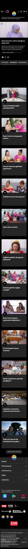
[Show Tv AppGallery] (23, 496)
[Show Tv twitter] (5, 57)
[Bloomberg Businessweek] (19, 511)
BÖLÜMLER (5, 62)
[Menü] (2, 11)
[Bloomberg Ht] (6, 511)
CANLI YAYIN (7, 11)
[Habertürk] (4, 506)
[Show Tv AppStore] (5, 496)
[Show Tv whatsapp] (8, 57)
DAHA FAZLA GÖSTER (14, 452)
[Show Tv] (14, 14)
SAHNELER (13, 62)
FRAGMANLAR (22, 62)
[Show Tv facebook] (3, 57)
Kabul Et (24, 542)
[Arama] (26, 11)
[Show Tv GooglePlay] (14, 496)
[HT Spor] (16, 506)
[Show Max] (11, 517)
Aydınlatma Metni (6, 541)
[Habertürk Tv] (10, 506)
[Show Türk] (7, 517)
